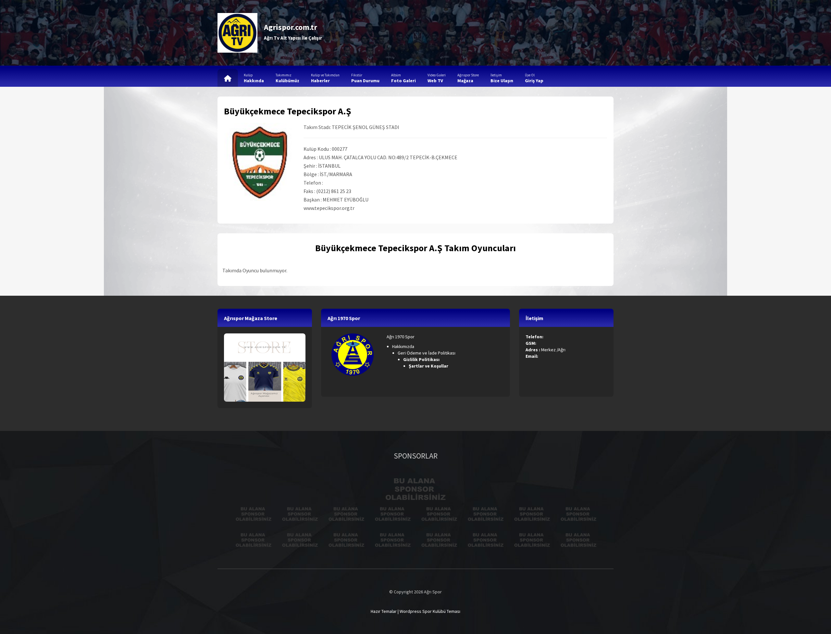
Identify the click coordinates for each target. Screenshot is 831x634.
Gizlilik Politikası (421, 359)
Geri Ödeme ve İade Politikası (426, 353)
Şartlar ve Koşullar (429, 366)
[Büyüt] (365, 342)
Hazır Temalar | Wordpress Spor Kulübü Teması (415, 611)
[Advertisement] (495, 32)
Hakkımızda (403, 346)
